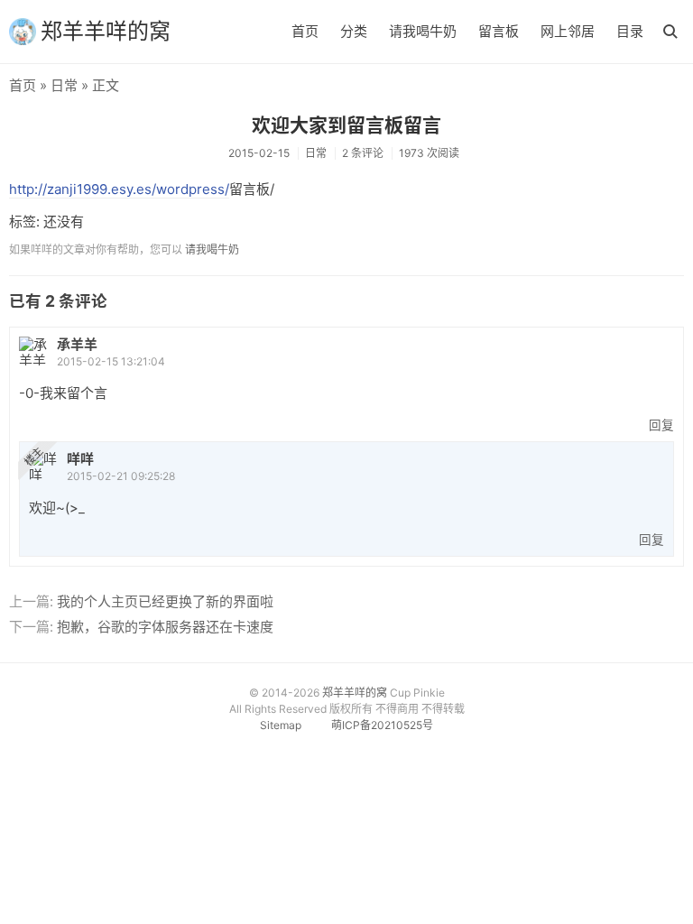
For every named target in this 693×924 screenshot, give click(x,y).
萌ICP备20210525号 (382, 725)
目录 (629, 31)
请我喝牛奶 (423, 31)
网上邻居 (568, 31)
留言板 (498, 31)
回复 (661, 425)
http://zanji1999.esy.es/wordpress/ (119, 189)
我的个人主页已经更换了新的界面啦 (165, 601)
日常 (64, 85)
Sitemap (280, 725)
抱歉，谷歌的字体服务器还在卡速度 (165, 626)
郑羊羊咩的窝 (106, 31)
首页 (305, 31)
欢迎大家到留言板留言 (346, 125)
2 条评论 (362, 153)
